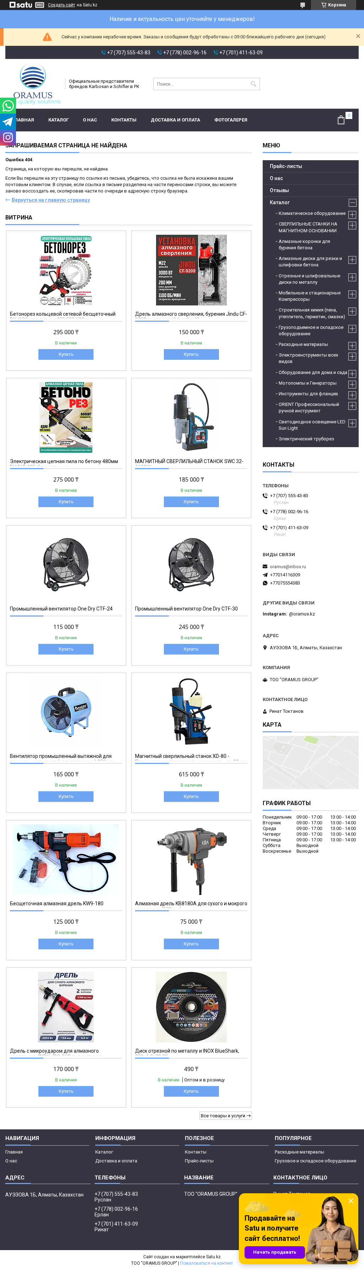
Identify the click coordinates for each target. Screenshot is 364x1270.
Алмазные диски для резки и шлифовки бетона (310, 261)
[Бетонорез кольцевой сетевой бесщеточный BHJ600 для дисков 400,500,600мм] (66, 269)
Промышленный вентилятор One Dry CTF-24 (61, 609)
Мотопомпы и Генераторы (308, 383)
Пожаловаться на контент (206, 1263)
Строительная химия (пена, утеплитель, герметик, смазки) (312, 313)
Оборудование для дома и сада (313, 372)
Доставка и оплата (175, 120)
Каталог (58, 120)
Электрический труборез (306, 438)
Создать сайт (61, 4)
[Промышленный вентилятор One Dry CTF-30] (191, 564)
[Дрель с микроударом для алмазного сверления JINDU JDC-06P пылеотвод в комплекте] (66, 1006)
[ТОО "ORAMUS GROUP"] (32, 84)
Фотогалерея (230, 120)
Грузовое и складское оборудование (315, 1160)
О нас (90, 120)
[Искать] (253, 84)
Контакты (123, 120)
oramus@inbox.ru (288, 566)
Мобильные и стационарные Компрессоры (310, 296)
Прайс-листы (286, 166)
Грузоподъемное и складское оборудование (311, 330)
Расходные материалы (303, 344)
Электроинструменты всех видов (308, 358)
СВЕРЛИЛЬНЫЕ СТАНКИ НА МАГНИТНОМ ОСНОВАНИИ (308, 227)
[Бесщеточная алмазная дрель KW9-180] (66, 859)
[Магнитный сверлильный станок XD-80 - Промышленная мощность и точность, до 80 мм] (191, 712)
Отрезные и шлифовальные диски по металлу (309, 279)
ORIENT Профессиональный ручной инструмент (309, 407)
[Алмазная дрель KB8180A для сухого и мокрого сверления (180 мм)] (191, 859)
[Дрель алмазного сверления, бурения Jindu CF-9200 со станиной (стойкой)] (191, 269)
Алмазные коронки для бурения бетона (304, 244)
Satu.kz (213, 1256)
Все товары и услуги (223, 1115)
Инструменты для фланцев (308, 393)
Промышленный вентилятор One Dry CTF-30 (186, 609)
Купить (66, 354)
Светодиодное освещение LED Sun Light (312, 425)
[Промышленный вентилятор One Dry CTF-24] (66, 564)
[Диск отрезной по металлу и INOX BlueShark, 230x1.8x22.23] (191, 1006)
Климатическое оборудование (312, 213)
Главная (23, 120)
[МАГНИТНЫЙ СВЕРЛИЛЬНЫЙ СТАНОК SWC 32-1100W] (191, 417)
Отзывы (279, 190)
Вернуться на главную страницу (51, 200)
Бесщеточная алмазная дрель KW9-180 (56, 903)
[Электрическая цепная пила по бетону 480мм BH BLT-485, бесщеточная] (66, 417)
